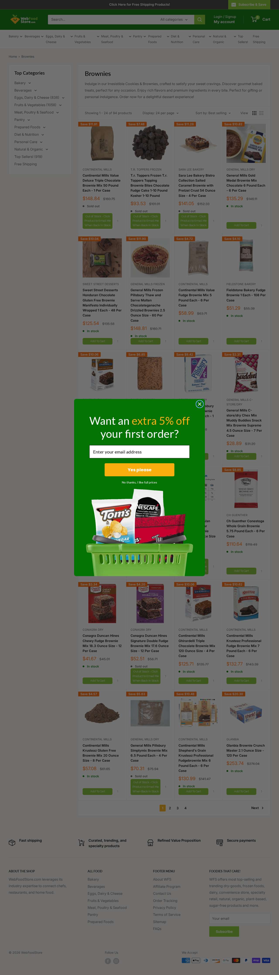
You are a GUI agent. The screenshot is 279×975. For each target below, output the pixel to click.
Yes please (139, 470)
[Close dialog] (199, 404)
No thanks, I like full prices (139, 482)
